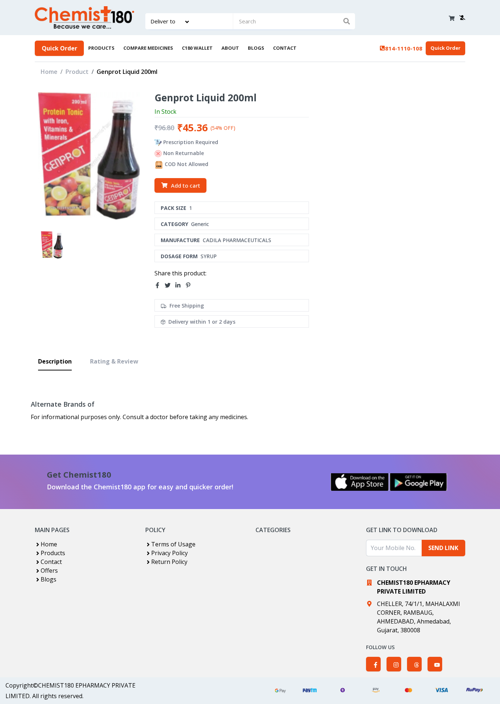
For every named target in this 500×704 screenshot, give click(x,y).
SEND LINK (443, 548)
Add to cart (185, 185)
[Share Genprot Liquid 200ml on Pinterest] (190, 285)
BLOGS (256, 48)
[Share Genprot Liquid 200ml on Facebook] (159, 285)
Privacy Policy (169, 553)
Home (49, 72)
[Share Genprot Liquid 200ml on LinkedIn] (180, 285)
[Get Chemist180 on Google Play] (418, 482)
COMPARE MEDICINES (148, 48)
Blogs (48, 579)
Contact (51, 562)
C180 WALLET (197, 48)
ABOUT (230, 48)
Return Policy (169, 562)
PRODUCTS (101, 48)
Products (53, 553)
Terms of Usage (173, 544)
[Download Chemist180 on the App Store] (360, 482)
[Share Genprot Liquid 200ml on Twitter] (170, 285)
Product (77, 72)
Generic (200, 224)
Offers (49, 570)
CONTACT (284, 48)
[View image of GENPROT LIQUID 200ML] (52, 244)
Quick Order (59, 48)
